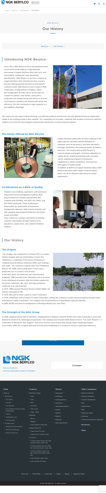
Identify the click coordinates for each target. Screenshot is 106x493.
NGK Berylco (24, 10)
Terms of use (24, 474)
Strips (32, 396)
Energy (57, 409)
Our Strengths (10, 405)
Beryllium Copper (35, 393)
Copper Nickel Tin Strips (38, 431)
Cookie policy (48, 474)
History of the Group (12, 432)
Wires (32, 402)
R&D (82, 409)
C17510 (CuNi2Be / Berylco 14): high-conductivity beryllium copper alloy (40, 453)
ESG (82, 403)
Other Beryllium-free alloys (38, 461)
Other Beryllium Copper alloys (39, 458)
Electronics (59, 403)
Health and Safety (87, 413)
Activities (8, 402)
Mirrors (33, 418)
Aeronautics (59, 393)
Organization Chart (11, 417)
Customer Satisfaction (88, 399)
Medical (58, 416)
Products (33, 389)
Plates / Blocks (35, 412)
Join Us (8, 414)
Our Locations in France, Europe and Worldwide (15, 409)
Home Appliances (61, 399)
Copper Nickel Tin (35, 428)
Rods (32, 399)
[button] (94, 3)
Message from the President (14, 426)
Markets (59, 389)
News (84, 430)
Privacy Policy (36, 474)
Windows (33, 421)
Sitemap (67, 474)
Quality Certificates (87, 393)
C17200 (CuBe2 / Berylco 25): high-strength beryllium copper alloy (40, 441)
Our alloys (33, 437)
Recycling (84, 416)
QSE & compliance (89, 389)
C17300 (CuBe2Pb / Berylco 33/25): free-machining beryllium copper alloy (41, 447)
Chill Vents (34, 405)
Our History (58, 46)
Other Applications (61, 423)
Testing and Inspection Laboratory (92, 419)
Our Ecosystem (10, 420)
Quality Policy (85, 406)
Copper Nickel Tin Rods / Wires (40, 434)
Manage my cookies (79, 474)
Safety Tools (34, 408)
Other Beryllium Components (39, 424)
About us (14, 10)
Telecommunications (62, 406)
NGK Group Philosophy (12, 429)
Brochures (86, 425)
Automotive (59, 396)
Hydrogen (58, 419)
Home (7, 10)
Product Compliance (87, 396)
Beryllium (33, 415)
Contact (58, 474)
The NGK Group (9, 423)
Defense (58, 413)
